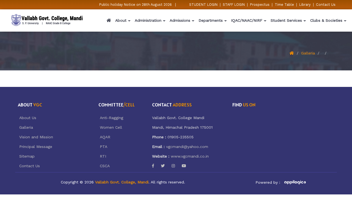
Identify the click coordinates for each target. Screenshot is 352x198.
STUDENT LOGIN (203, 4)
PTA (103, 146)
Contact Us (326, 4)
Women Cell (111, 127)
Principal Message (35, 146)
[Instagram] (173, 166)
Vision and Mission (36, 137)
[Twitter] (163, 166)
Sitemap (27, 156)
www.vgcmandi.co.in (190, 156)
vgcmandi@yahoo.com (187, 146)
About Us (27, 118)
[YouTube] (184, 166)
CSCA (105, 166)
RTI (103, 156)
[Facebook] (153, 166)
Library (305, 4)
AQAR (105, 137)
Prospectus (260, 4)
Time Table (284, 4)
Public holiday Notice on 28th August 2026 (133, 4)
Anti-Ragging (111, 118)
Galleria (308, 53)
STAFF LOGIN (234, 4)
